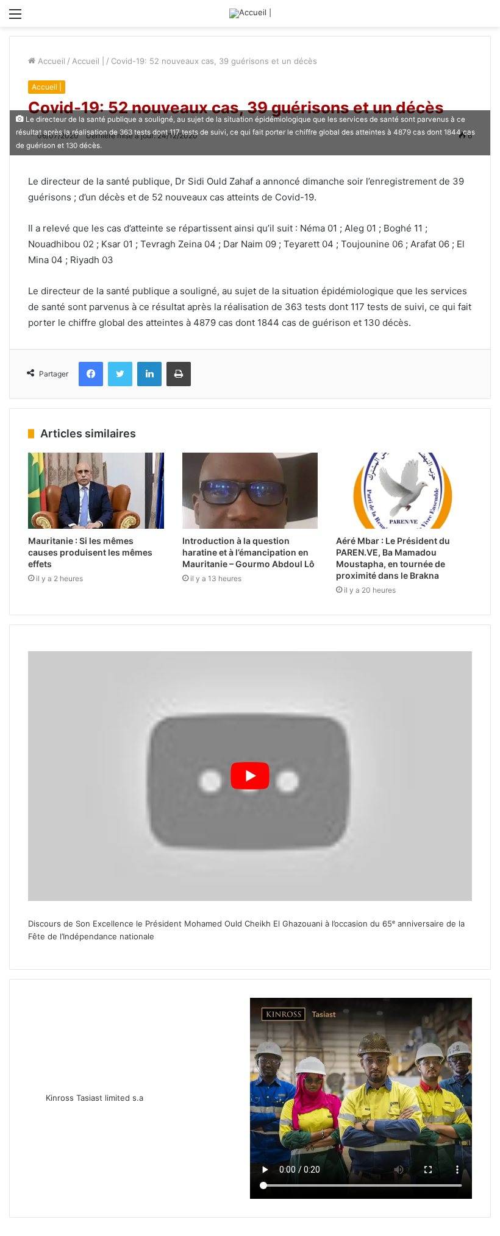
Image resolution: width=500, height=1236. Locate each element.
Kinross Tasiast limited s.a (94, 1098)
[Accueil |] (250, 13)
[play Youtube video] (250, 775)
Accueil (50, 61)
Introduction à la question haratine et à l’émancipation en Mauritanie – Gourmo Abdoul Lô (248, 552)
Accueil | (88, 61)
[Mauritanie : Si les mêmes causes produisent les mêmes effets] (96, 491)
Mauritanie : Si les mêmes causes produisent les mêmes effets (90, 552)
